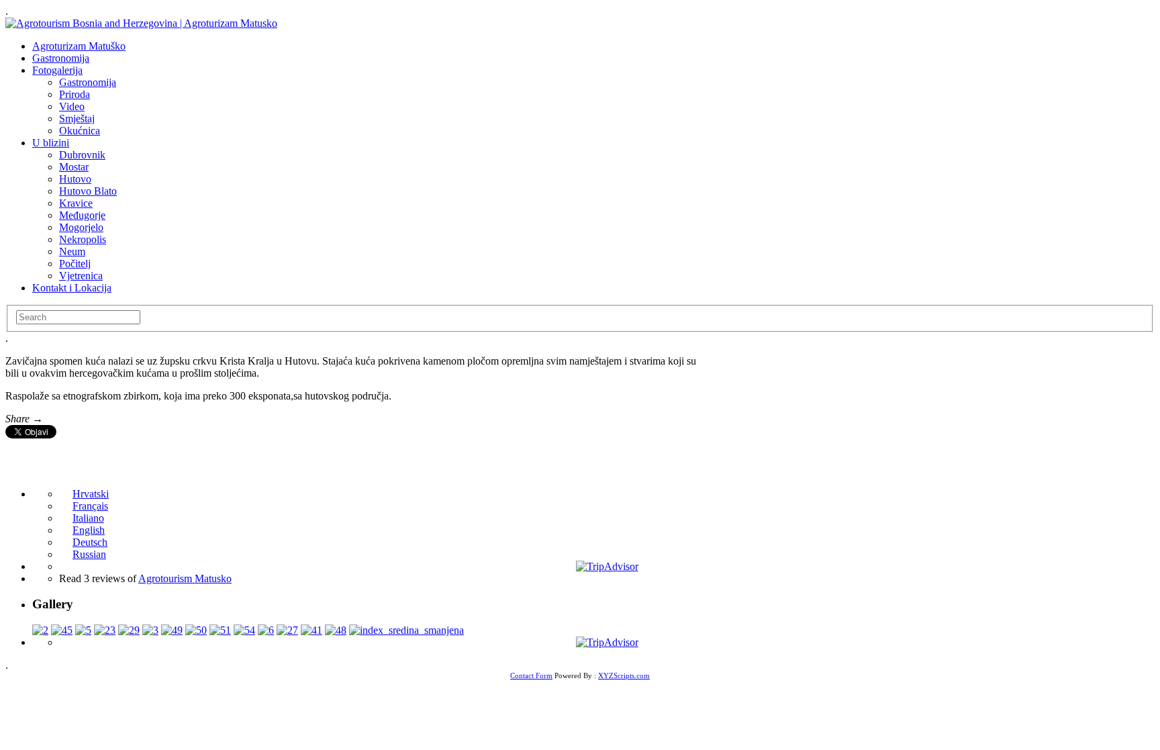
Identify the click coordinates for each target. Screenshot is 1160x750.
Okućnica (79, 130)
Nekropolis (82, 239)
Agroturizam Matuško (79, 46)
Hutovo (75, 179)
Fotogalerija (57, 70)
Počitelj (75, 263)
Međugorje (82, 215)
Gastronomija (60, 58)
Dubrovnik (82, 154)
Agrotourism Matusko (185, 578)
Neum (72, 251)
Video (72, 106)
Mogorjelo (81, 227)
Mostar (74, 167)
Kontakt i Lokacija (71, 287)
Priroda (74, 94)
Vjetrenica (81, 275)
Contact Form (531, 675)
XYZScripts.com (624, 675)
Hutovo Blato (88, 191)
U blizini (50, 142)
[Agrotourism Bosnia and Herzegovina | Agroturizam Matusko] (141, 23)
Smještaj (77, 118)
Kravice (76, 203)
